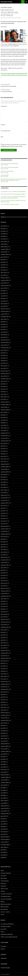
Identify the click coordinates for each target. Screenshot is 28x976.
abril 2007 (3, 826)
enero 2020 (3, 430)
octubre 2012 (4, 655)
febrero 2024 (4, 303)
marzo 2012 (3, 673)
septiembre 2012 (4, 658)
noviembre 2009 (4, 746)
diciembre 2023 (4, 308)
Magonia (3, 901)
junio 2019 (3, 448)
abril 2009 (3, 764)
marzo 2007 (3, 829)
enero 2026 (3, 244)
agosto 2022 (3, 350)
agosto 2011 (3, 691)
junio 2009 (3, 759)
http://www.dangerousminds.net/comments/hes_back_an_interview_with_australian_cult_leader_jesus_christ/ (14, 75)
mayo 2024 (3, 295)
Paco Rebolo (3, 946)
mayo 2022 (3, 358)
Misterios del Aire (5, 906)
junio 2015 (3, 572)
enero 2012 (3, 679)
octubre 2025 (4, 251)
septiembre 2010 (4, 720)
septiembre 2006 (4, 844)
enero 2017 (3, 523)
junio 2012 (3, 666)
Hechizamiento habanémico (7, 934)
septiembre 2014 (4, 596)
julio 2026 (3, 228)
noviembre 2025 (4, 249)
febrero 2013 (4, 645)
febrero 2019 (4, 459)
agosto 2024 (3, 288)
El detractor (3, 883)
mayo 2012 (3, 668)
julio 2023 (3, 321)
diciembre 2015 (4, 557)
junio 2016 (3, 541)
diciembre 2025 (4, 246)
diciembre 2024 (4, 277)
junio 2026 (3, 231)
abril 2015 (3, 578)
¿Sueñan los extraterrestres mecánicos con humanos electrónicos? (13, 197)
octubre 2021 (4, 376)
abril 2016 (3, 547)
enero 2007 (3, 834)
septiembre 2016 (4, 534)
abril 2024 (3, 298)
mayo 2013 (3, 637)
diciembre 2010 (4, 712)
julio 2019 (3, 446)
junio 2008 (3, 790)
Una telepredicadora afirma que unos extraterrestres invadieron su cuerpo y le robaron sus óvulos (14, 179)
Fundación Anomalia (5, 967)
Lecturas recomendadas (6, 899)
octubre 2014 (4, 593)
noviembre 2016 (4, 528)
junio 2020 (3, 417)
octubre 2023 (4, 314)
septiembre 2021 (4, 378)
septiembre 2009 (4, 751)
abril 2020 (3, 422)
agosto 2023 (3, 319)
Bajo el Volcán (4, 878)
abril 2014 (3, 609)
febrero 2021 (4, 396)
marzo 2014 (3, 611)
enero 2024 (3, 306)
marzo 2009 (3, 767)
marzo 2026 (3, 239)
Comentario (4, 106)
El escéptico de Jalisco (6, 926)
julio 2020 (3, 415)
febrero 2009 (4, 769)
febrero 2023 (4, 334)
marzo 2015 (3, 580)
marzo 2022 (3, 363)
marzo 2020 (3, 425)
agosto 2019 (3, 443)
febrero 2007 (4, 831)
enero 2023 (3, 337)
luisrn (9, 17)
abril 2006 (3, 857)
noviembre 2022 (4, 342)
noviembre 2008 (4, 777)
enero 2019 (3, 461)
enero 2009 (3, 772)
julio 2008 (3, 787)
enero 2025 (3, 275)
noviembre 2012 (4, 653)
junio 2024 (3, 293)
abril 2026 (3, 236)
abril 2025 (3, 267)
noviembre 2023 (4, 311)
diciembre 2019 (4, 433)
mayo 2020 (3, 420)
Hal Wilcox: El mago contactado (12, 204)
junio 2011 (3, 697)
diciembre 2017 (4, 495)
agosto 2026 (3, 226)
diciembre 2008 (4, 774)
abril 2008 (3, 795)
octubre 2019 (4, 438)
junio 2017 (3, 510)
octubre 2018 (4, 469)
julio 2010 (3, 725)
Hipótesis (3, 891)
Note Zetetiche (4, 909)
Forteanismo (4, 7)
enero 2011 (3, 710)
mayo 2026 (3, 233)
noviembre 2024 (4, 280)
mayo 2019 (3, 451)
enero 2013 (3, 647)
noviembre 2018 (4, 466)
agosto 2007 (3, 816)
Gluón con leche (4, 888)
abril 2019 (3, 453)
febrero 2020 (4, 427)
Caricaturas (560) (4, 175)
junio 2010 (3, 728)
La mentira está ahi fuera (6, 893)
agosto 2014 (3, 598)
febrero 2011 (4, 707)
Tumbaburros (4, 958)
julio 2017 (3, 508)
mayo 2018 (3, 482)
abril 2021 (3, 391)
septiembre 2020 (4, 409)
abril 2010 (3, 733)
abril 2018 (3, 484)
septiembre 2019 (4, 440)
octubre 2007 (4, 811)
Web (2, 136)
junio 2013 (3, 635)
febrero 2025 (4, 272)
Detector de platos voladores (18, 194)
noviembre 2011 (4, 684)
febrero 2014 (4, 614)
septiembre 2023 (4, 316)
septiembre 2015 (4, 565)
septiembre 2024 (4, 285)
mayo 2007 (3, 824)
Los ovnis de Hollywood (6, 90)
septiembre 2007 (4, 813)
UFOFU (2, 914)
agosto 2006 (3, 847)
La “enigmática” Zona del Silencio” (18, 191)
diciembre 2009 (4, 743)
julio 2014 (3, 601)
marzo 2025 (3, 270)
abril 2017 (3, 515)
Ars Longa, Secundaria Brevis (7, 924)
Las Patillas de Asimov (6, 896)
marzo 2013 (3, 642)
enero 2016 (3, 554)
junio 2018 (3, 479)
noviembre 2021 (4, 373)
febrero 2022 (4, 365)
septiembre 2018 (4, 471)
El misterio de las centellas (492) (8, 85)
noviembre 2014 (4, 591)
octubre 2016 (4, 531)
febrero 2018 (4, 490)
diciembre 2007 (4, 805)
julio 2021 (3, 383)
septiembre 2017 (4, 503)
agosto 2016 (3, 536)
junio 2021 (3, 386)
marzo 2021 (3, 394)
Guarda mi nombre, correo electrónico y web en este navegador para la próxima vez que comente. (13, 145)
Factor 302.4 (3, 929)
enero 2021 (3, 399)
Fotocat (2, 931)
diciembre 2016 (4, 526)
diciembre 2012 (4, 650)
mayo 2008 (3, 792)
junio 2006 (3, 852)
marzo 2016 (3, 549)
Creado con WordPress (5, 974)
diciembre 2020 (4, 402)
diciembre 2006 (4, 836)
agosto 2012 (3, 660)
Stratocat (3, 948)
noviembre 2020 (4, 404)
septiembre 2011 (4, 689)
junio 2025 (3, 262)
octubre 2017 (4, 500)
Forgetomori (3, 886)
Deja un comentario (16, 17)
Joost (2, 204)
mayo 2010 (3, 730)
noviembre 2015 (4, 559)
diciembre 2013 (4, 619)
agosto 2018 (3, 474)
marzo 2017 (3, 518)
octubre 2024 (4, 283)
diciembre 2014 (4, 588)
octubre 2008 (4, 779)
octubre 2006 (4, 842)
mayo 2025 (3, 264)
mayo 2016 (3, 544)
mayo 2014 (3, 606)
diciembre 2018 (4, 464)
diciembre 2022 (4, 339)
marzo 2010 (3, 735)
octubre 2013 (4, 624)
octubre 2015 (4, 562)
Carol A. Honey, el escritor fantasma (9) (9, 163)
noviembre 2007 (4, 808)
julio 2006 (3, 849)
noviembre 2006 (4, 839)
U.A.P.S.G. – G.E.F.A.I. (5, 912)
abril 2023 (3, 329)
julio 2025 (3, 259)
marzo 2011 (3, 704)
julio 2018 (3, 477)
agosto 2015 (3, 567)
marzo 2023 (3, 332)
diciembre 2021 (4, 371)
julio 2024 (3, 290)
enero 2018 (3, 492)
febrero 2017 (4, 521)
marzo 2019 (3, 456)
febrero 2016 (4, 552)
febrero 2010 (4, 738)
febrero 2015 (4, 583)
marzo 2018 (3, 487)
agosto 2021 (3, 381)
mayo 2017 (3, 513)
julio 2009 (3, 756)
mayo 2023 (3, 327)
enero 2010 (3, 741)
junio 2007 (3, 821)
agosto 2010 (3, 723)
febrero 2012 (4, 676)
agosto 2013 (3, 629)
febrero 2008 (4, 800)
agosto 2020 (3, 412)
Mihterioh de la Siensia (6, 904)
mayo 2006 (3, 855)
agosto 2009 (3, 754)
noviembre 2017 (4, 497)
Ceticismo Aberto (5, 880)
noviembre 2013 (4, 622)
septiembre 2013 (4, 627)
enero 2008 (3, 803)
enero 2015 (3, 585)
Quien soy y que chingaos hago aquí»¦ (9, 936)
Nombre (3, 124)
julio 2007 (3, 818)
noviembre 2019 (4, 435)
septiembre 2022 (4, 347)
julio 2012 (3, 663)
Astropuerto (3, 875)
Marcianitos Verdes (6, 2)
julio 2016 (3, 539)
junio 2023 (3, 324)
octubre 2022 (4, 345)
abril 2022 (3, 360)
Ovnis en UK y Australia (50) (7, 171)
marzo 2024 (3, 301)
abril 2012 (3, 671)
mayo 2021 (3, 389)
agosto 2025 (3, 257)
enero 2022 (3, 368)
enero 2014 (3, 616)
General (10, 7)
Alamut (2, 870)
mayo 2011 (3, 699)
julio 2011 (3, 694)
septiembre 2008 (4, 782)
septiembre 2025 (4, 254)
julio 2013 (3, 632)
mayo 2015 (3, 575)
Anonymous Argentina (6, 873)
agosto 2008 (3, 785)
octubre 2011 (4, 686)
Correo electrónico (6, 130)
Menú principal (26, 1)
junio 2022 (3, 355)
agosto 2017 (3, 505)
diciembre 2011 (4, 681)
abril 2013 (3, 640)
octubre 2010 (4, 717)
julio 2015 (3, 570)
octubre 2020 (4, 407)
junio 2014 (3, 603)
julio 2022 (3, 352)
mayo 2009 (3, 761)
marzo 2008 (3, 798)
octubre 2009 (4, 748)
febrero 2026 (4, 241)
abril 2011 (3, 702)
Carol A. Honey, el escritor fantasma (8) (9, 167)
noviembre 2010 (4, 715)
